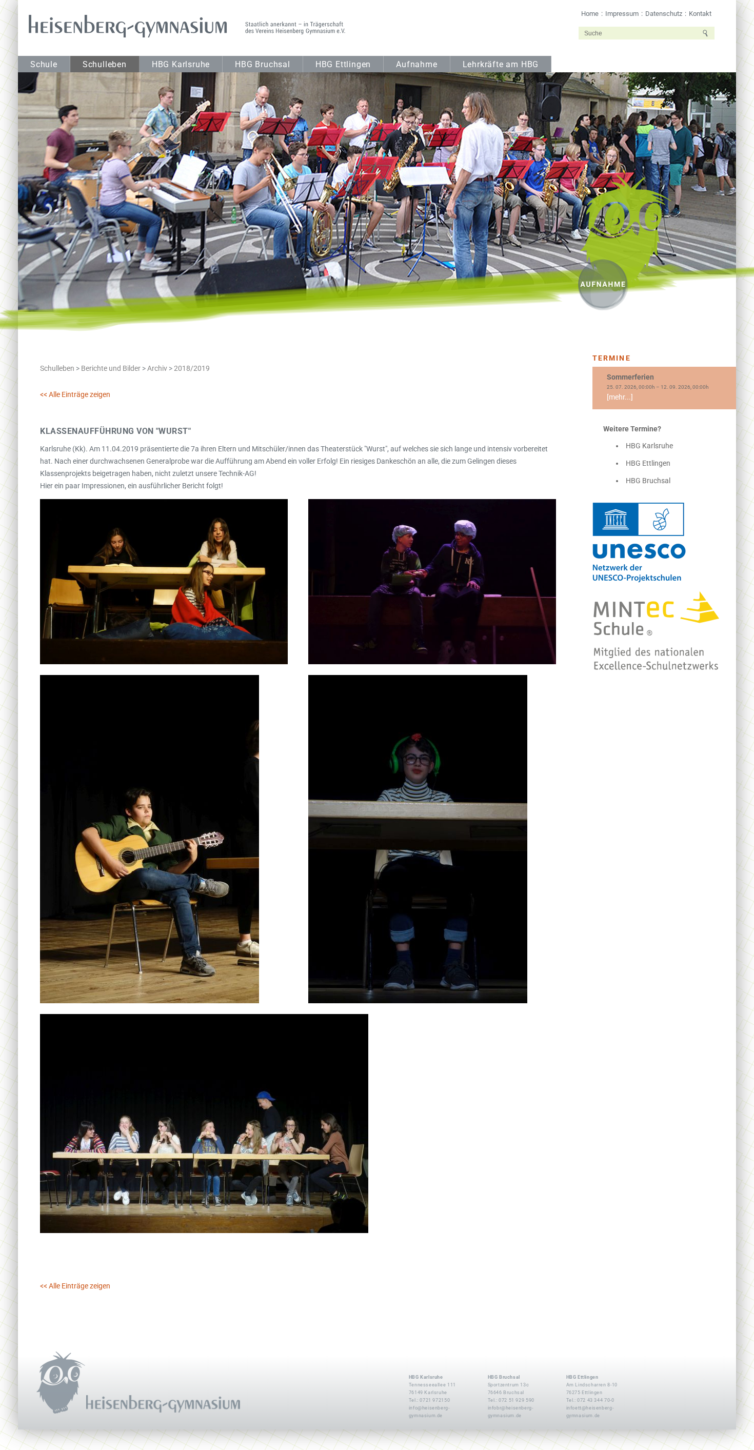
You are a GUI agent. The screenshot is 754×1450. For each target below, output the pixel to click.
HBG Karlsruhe (181, 64)
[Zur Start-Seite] (183, 26)
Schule (43, 64)
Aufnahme (416, 64)
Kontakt (700, 13)
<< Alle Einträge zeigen (75, 394)
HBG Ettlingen (343, 64)
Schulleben (105, 64)
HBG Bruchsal (262, 64)
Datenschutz (663, 13)
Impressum (622, 13)
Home (590, 13)
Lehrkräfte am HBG (501, 64)
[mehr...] (620, 397)
